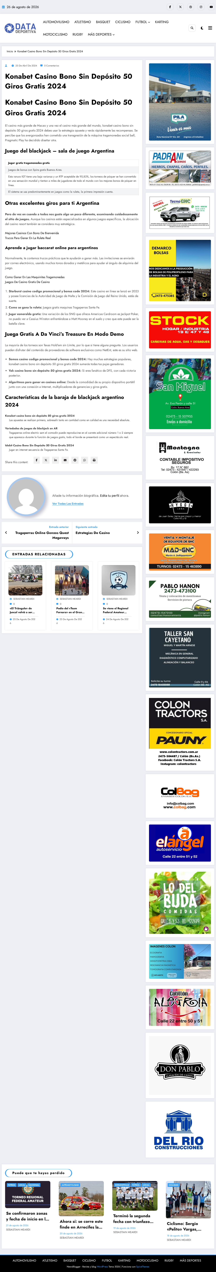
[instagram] (201, 7)
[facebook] (37, 460)
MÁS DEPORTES (100, 34)
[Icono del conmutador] (209, 28)
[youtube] (211, 7)
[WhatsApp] (84, 460)
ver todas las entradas (68, 503)
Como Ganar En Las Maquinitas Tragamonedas (34, 277)
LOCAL (22, 1185)
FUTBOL (141, 22)
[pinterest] (74, 460)
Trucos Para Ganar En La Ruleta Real (28, 238)
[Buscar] (192, 28)
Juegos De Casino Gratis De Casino (27, 282)
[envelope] (65, 460)
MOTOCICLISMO (55, 34)
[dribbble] (190, 7)
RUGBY (78, 34)
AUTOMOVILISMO (56, 22)
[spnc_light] (202, 28)
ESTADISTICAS (122, 1185)
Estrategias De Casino (93, 533)
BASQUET (103, 22)
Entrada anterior (59, 527)
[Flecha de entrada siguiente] (138, 532)
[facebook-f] (170, 7)
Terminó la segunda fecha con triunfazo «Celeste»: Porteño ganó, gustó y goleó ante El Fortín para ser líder (134, 1218)
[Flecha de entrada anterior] (6, 532)
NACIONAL (33, 1185)
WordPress (102, 1266)
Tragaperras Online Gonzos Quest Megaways (42, 535)
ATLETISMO (82, 22)
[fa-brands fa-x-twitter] (180, 7)
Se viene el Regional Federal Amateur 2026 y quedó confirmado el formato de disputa (117, 610)
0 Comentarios (51, 65)
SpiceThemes (142, 1266)
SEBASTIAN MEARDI (23, 599)
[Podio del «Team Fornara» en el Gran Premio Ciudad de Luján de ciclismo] (72, 580)
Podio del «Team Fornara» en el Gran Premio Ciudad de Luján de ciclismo (69, 610)
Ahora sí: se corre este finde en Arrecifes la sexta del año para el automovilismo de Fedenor (81, 1224)
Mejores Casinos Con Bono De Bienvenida (32, 233)
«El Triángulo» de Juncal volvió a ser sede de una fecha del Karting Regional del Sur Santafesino (24, 610)
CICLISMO (122, 22)
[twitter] (45, 460)
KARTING (162, 22)
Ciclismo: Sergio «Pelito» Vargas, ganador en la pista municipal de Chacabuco (185, 1226)
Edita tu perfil (109, 495)
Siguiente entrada (86, 527)
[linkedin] (55, 460)
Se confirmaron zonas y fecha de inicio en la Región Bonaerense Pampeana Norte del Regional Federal (27, 1216)
